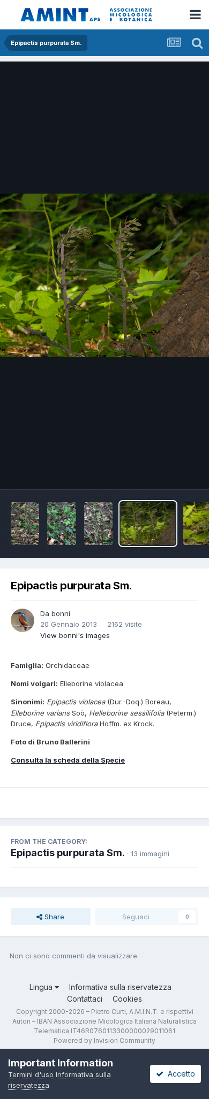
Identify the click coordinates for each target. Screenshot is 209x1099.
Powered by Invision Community (104, 1040)
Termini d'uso (31, 1074)
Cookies (127, 998)
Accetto (179, 1073)
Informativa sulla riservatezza (120, 987)
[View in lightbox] (104, 275)
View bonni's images (75, 635)
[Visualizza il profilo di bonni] (22, 620)
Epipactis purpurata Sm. (68, 852)
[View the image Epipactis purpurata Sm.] (25, 523)
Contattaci (84, 998)
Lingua (42, 987)
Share (53, 916)
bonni (60, 613)
